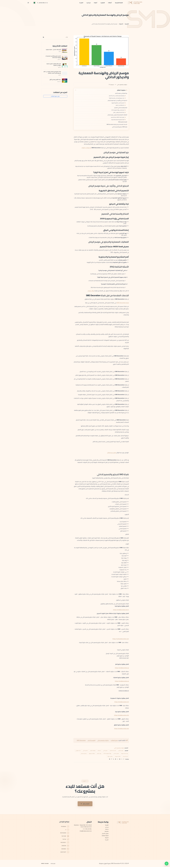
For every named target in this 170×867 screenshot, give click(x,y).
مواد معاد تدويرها (124, 753)
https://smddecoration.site (121, 728)
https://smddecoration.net (121, 702)
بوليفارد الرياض (92, 750)
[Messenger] (109, 759)
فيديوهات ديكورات (86, 147)
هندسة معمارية (113, 750)
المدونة (121, 24)
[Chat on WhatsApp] (166, 863)
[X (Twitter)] (121, 759)
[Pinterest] (111, 759)
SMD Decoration (81, 740)
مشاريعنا (107, 831)
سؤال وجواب (91, 291)
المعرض (103, 3)
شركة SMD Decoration (123, 303)
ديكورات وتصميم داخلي (103, 740)
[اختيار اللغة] (34, 3)
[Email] (119, 759)
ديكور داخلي (105, 750)
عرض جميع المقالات (55, 96)
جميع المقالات (114, 740)
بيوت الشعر (99, 753)
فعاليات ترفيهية (92, 753)
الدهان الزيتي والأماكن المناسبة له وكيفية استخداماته (53, 56)
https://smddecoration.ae (122, 681)
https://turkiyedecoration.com (120, 639)
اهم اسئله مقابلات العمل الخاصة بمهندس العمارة (54, 64)
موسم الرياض (120, 750)
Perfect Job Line (44, 863)
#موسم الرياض (91, 740)
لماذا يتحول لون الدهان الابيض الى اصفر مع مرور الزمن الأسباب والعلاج (52, 72)
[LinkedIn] (113, 759)
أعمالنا (110, 3)
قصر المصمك (125, 756)
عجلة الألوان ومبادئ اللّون (55, 79)
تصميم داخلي (85, 750)
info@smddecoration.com (86, 831)
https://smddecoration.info (121, 715)
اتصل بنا (81, 3)
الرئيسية (127, 24)
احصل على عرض (86, 804)
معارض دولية (110, 756)
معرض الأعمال (105, 833)
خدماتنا (107, 829)
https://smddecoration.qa (122, 668)
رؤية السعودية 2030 (107, 753)
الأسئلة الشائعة (105, 836)
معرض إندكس (116, 753)
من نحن (89, 3)
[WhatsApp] (117, 759)
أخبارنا (95, 3)
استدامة (99, 750)
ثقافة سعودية (117, 756)
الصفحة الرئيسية (119, 3)
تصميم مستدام (84, 753)
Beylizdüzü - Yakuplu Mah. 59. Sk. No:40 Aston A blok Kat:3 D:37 (83, 826)
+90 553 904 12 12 (87, 829)
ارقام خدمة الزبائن (111, 452)
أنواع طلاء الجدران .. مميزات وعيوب (53, 49)
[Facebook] (123, 759)
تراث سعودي (78, 750)
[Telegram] (115, 759)
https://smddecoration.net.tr (121, 609)
